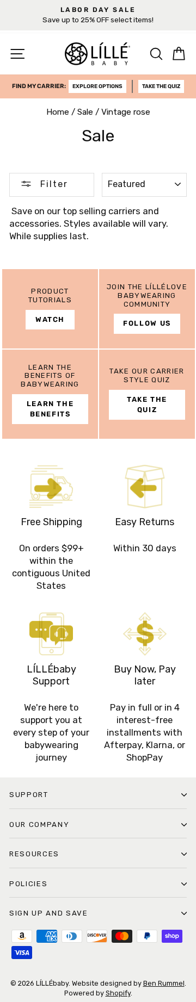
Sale (85, 112)
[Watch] (50, 308)
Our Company (39, 824)
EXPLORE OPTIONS (97, 86)
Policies (28, 884)
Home (57, 112)
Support (28, 795)
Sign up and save (48, 913)
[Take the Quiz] (147, 394)
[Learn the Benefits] (50, 394)
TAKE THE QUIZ (161, 86)
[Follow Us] (147, 308)
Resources (34, 854)
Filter (52, 184)
